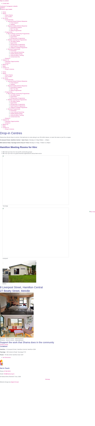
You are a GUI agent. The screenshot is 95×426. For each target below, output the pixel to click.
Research (7, 58)
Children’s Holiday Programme (18, 47)
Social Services (9, 19)
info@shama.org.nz (9, 374)
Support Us (6, 60)
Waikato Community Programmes (17, 40)
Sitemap (47, 379)
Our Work (5, 18)
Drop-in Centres (9, 69)
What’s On (5, 64)
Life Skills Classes (15, 35)
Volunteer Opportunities (12, 61)
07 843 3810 (7, 371)
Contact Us (6, 67)
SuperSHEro (13, 36)
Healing (12, 24)
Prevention (13, 50)
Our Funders (8, 16)
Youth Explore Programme (17, 46)
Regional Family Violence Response (17, 26)
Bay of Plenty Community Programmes (18, 33)
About (4, 13)
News (4, 66)
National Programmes (14, 49)
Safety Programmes (15, 30)
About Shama (9, 15)
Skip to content (4, 1)
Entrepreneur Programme (17, 38)
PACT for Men (14, 29)
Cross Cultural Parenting (17, 52)
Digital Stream (15, 382)
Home (4, 12)
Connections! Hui (15, 57)
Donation (7, 63)
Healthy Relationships (16, 53)
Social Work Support (16, 27)
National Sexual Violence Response (17, 21)
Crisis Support (14, 23)
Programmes (8, 32)
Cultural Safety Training (17, 55)
